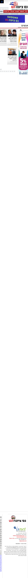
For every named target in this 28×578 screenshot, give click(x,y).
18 (10, 71)
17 (8, 71)
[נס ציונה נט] (17, 523)
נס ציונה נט (25, 27)
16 (6, 71)
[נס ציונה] (18, 10)
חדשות (22, 11)
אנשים (19, 27)
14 (2, 71)
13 (0, 71)
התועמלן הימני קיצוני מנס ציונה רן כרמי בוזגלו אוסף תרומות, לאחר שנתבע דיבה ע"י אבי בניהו (13, 41)
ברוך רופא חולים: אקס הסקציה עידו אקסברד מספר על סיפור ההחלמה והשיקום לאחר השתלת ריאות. (12, 60)
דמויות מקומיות (23, 13)
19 (12, 71)
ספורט (17, 11)
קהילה (12, 11)
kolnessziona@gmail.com (18, 535)
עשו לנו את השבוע (14, 13)
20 (14, 71)
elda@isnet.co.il (22, 541)
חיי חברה (6, 11)
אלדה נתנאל (11, 538)
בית (26, 11)
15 (4, 71)
